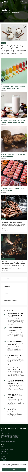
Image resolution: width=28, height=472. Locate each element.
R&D (5, 297)
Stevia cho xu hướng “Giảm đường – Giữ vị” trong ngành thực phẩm (14, 395)
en (22, 1)
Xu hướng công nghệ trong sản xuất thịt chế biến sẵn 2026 (15, 368)
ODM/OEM (3, 451)
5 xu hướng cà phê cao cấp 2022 (12, 222)
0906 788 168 (13, 433)
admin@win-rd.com (12, 430)
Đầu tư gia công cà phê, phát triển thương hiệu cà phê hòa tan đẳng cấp (14, 262)
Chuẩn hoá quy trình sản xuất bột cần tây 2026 (14, 408)
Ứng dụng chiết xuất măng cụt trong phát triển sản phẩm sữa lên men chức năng (13, 121)
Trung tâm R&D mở (5, 453)
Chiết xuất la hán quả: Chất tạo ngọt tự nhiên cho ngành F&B (13, 155)
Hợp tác (3, 456)
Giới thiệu (3, 446)
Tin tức (3, 43)
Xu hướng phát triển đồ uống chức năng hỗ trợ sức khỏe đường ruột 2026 (13, 87)
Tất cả (5, 290)
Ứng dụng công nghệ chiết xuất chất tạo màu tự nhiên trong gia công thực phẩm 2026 (15, 381)
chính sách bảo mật (6, 466)
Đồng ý (14, 469)
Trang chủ (4, 12)
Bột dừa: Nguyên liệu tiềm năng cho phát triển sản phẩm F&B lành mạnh (13, 47)
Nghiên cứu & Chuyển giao (10, 300)
